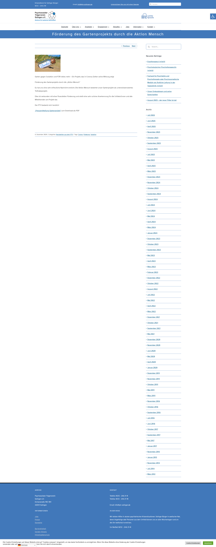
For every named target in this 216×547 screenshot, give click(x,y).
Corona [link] (80, 134)
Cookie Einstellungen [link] (193, 543)
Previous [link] (126, 46)
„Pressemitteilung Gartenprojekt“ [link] (48, 111)
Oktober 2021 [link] (152, 323)
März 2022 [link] (151, 311)
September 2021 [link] (153, 328)
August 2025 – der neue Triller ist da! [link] (162, 100)
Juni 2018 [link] (151, 424)
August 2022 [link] (152, 289)
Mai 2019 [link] (151, 390)
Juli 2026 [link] (151, 115)
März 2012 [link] (151, 474)
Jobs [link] (36, 517)
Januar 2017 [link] (152, 446)
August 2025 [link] (152, 149)
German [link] (24, 545)
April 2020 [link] (151, 362)
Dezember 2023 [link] (153, 239)
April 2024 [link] (151, 222)
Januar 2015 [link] (152, 457)
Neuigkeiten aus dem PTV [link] (64, 134)
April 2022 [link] (151, 306)
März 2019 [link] (151, 396)
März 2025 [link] (151, 171)
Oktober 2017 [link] (152, 429)
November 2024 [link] (153, 182)
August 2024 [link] (152, 199)
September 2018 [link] (154, 412)
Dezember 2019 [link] (153, 373)
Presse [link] (37, 520)
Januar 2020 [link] (152, 367)
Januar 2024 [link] (152, 233)
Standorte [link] (38, 523)
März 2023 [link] (151, 267)
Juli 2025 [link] (151, 154)
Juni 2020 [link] (151, 351)
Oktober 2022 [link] (152, 283)
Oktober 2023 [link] (152, 244)
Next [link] (133, 46)
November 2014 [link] (153, 463)
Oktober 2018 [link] (152, 407)
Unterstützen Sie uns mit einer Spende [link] (125, 4)
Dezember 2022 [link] (153, 278)
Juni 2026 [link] (151, 121)
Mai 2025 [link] (151, 160)
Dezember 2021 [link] (153, 317)
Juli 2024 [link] (151, 205)
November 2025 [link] (153, 132)
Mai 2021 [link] (150, 334)
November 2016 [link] (153, 452)
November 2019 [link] (153, 379)
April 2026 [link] (151, 126)
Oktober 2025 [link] (152, 138)
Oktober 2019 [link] (152, 384)
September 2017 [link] (153, 435)
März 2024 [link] (151, 227)
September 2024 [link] (154, 194)
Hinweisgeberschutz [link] (42, 535)
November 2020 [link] (153, 345)
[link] (213, 16)
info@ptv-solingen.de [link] (85, 4)
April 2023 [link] (151, 261)
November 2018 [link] (153, 401)
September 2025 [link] (154, 143)
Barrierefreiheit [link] (40, 529)
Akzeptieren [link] (208, 543)
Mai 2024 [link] (151, 216)
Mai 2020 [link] (151, 356)
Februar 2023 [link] (152, 272)
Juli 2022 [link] (151, 295)
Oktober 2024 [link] (153, 188)
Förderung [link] (86, 134)
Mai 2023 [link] (151, 255)
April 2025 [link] (151, 166)
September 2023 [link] (154, 250)
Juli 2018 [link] (151, 418)
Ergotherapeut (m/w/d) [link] (156, 61)
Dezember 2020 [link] (153, 339)
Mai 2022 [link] (151, 300)
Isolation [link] (93, 134)
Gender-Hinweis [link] (41, 532)
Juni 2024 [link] (151, 210)
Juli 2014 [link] (151, 468)
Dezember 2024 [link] (153, 177)
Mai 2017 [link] (150, 440)
